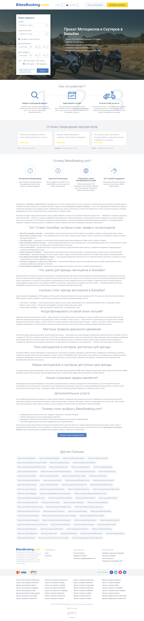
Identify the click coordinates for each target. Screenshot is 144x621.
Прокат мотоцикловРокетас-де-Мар (92, 515)
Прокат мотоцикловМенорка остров (77, 480)
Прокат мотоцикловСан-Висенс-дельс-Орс (89, 507)
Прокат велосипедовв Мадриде (27, 588)
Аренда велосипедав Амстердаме (28, 593)
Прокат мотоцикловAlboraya (49, 476)
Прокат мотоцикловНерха (26, 538)
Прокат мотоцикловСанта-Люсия (28, 511)
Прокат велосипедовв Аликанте (27, 582)
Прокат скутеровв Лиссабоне (55, 596)
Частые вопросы (79, 553)
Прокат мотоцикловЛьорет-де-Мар (74, 476)
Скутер (41, 61)
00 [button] (44, 47)
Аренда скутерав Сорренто (111, 580)
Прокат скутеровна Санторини (26, 596)
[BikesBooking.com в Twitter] (116, 572)
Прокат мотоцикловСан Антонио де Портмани (56, 471)
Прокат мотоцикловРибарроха (98, 502)
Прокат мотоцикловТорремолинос (51, 529)
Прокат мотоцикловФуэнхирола (73, 458)
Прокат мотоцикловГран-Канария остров (31, 498)
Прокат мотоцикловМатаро (115, 533)
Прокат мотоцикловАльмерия (84, 524)
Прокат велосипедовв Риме (26, 590)
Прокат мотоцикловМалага (52, 480)
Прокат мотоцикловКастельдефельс (52, 489)
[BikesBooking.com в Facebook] (111, 572)
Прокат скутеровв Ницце (111, 593)
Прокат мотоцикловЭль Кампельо (84, 462)
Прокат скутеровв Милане (111, 582)
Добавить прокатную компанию (113, 553)
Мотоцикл (30, 64)
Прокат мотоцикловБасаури (77, 511)
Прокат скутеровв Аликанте (83, 582)
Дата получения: (24, 43)
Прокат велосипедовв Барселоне (27, 580)
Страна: (21, 22)
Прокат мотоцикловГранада (103, 467)
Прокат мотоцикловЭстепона (97, 458)
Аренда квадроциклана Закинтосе (114, 598)
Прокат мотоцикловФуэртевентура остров (31, 467)
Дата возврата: (24, 52)
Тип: (19, 61)
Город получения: (25, 30)
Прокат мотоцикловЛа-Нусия (27, 471)
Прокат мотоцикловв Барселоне (56, 580)
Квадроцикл (43, 64)
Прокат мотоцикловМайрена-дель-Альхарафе (55, 493)
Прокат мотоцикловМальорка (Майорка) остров (90, 493)
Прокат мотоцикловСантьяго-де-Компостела (32, 524)
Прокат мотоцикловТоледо (107, 524)
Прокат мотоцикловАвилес (27, 458)
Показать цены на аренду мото (72, 435)
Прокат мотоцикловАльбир (49, 484)
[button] (72, 5)
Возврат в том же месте (31, 39)
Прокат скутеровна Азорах (54, 598)
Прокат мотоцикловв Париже (55, 585)
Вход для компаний (108, 556)
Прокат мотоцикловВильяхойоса (85, 520)
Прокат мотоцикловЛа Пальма (85, 471)
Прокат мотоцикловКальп (98, 476)
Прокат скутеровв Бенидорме (83, 585)
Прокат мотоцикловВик (49, 533)
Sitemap (72, 617)
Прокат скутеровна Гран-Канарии (113, 590)
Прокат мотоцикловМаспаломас (91, 533)
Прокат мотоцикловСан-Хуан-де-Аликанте (57, 520)
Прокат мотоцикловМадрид (27, 493)
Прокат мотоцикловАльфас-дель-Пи (74, 484)
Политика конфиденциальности (84, 558)
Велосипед (30, 61)
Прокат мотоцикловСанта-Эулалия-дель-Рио (87, 538)
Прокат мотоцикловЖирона (80, 467)
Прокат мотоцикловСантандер (103, 480)
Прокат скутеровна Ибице (82, 593)
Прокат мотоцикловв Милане (55, 588)
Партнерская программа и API (112, 561)
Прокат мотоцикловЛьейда (27, 476)
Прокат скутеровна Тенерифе (112, 588)
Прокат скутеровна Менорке (83, 588)
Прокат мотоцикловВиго (69, 533)
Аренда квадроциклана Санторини (114, 596)
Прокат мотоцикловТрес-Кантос (77, 529)
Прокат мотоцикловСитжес (51, 502)
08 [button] (36, 47)
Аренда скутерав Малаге (82, 596)
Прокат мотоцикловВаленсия (102, 529)
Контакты (48, 556)
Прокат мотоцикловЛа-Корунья (53, 511)
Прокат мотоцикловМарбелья (27, 533)
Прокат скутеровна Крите (82, 598)
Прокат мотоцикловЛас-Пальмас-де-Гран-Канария (59, 515)
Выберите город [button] (25, 34)
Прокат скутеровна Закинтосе (26, 598)
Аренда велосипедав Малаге (26, 585)
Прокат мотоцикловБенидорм (49, 458)
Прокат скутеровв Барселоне (83, 580)
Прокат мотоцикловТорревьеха (78, 489)
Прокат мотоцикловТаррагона (74, 502)
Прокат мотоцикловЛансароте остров (30, 507)
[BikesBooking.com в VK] (124, 572)
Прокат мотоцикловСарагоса (109, 520)
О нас (47, 553)
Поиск (42, 70)
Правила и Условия (79, 556)
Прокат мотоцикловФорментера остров (106, 489)
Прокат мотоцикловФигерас (27, 489)
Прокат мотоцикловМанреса (27, 529)
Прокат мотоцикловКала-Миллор (29, 480)
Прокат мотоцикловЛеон (107, 471)
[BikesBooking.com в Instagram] (120, 572)
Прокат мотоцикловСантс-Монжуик (60, 498)
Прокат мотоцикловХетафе (58, 467)
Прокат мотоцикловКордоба (59, 462)
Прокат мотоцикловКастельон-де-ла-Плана (32, 462)
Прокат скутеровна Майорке (83, 590)
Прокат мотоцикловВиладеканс (28, 520)
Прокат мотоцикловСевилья (27, 484)
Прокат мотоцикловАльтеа (108, 498)
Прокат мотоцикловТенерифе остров (58, 507)
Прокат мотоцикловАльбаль (60, 524)
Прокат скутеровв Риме (110, 585)
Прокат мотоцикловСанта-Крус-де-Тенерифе (53, 538)
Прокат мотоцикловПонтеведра (28, 515)
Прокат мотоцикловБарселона (28, 502)
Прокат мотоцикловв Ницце (54, 582)
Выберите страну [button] (26, 25)
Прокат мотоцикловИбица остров (101, 484)
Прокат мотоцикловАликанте (85, 498)
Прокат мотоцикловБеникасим (101, 511)
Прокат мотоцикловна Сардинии (56, 590)
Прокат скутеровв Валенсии (54, 593)
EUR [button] (58, 5)
